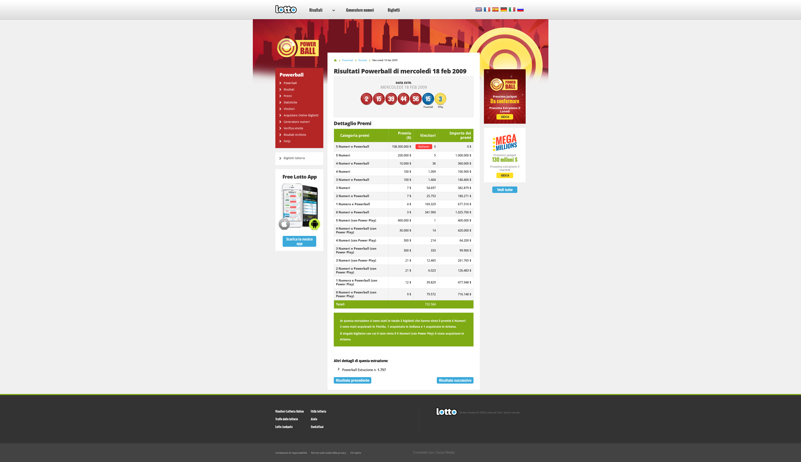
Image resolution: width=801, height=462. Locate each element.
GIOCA (505, 116)
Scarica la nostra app (299, 241)
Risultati (315, 10)
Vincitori (289, 109)
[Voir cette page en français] (487, 9)
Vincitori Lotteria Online (289, 411)
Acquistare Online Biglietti (301, 115)
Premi (288, 96)
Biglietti (394, 10)
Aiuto (314, 419)
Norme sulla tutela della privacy (328, 452)
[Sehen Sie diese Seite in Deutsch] (504, 9)
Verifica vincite (293, 128)
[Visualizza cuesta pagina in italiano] (512, 9)
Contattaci (317, 426)
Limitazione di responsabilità (291, 452)
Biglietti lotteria (294, 158)
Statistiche (290, 102)
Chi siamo (355, 452)
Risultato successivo (455, 380)
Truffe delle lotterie (286, 419)
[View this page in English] (479, 9)
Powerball (290, 83)
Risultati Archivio (295, 134)
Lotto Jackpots (284, 426)
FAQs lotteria (318, 411)
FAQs (287, 141)
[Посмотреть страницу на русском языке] (520, 9)
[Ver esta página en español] (495, 9)
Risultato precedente (352, 380)
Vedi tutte (505, 190)
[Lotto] (335, 60)
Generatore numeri (360, 10)
